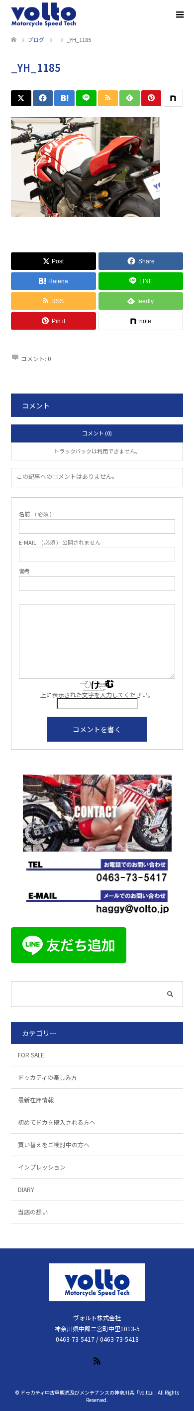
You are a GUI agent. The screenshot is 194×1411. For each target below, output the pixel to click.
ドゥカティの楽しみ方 (47, 1077)
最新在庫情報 (36, 1099)
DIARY (26, 1189)
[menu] (179, 15)
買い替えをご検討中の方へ (54, 1144)
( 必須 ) (35, 514)
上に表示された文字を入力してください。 (97, 694)
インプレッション (42, 1167)
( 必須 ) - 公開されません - (61, 542)
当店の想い (33, 1212)
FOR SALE (31, 1054)
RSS (97, 1360)
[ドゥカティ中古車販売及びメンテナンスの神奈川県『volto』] (44, 14)
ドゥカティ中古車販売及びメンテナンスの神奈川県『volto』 (87, 1392)
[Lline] (86, 98)
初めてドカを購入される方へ (57, 1122)
